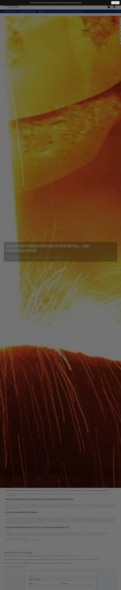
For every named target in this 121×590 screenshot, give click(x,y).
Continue (115, 2)
